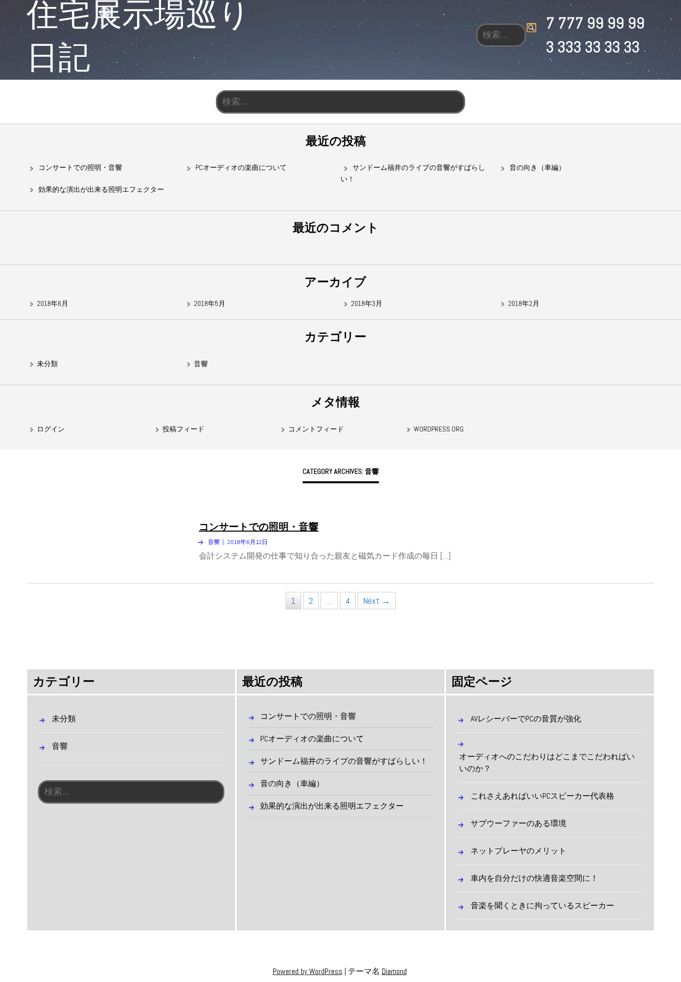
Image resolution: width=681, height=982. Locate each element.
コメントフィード (316, 428)
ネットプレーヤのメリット (518, 850)
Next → (376, 600)
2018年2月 (523, 303)
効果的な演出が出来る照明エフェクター (101, 189)
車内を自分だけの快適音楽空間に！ (534, 878)
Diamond (394, 971)
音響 (201, 363)
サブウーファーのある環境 (518, 823)
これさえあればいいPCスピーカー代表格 (542, 796)
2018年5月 (209, 303)
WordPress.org (439, 428)
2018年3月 (366, 303)
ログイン (51, 428)
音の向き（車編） (537, 167)
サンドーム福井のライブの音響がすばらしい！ (344, 761)
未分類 (47, 363)
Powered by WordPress (307, 971)
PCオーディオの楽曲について (241, 167)
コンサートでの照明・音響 (80, 167)
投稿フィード (183, 428)
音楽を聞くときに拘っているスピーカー (542, 905)
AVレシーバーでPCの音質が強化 (526, 718)
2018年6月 (52, 303)
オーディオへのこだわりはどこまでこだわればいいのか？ (547, 762)
